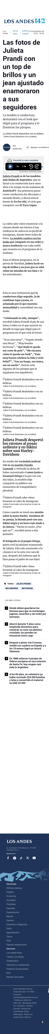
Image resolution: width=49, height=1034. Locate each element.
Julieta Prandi (23, 584)
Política (10, 892)
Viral (8, 940)
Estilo (9, 928)
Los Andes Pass (14, 952)
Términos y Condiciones (17, 965)
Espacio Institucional (16, 944)
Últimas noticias (14, 888)
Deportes (10, 908)
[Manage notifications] (42, 1022)
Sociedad (10, 900)
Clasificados (12, 961)
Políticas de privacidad (17, 969)
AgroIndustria (12, 932)
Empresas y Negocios (16, 924)
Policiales (11, 904)
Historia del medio (15, 977)
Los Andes (5, 32)
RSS (8, 973)
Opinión (10, 920)
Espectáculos (12, 912)
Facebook (8, 858)
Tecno (9, 936)
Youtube (34, 858)
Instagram (27, 588)
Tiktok (21, 858)
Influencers (11, 588)
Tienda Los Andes (15, 957)
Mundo (9, 916)
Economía (11, 896)
